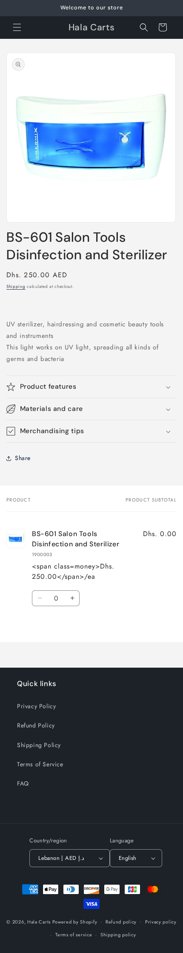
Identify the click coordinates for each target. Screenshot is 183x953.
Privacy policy (161, 921)
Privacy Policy (36, 706)
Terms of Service (40, 764)
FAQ (23, 783)
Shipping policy (118, 934)
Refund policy (121, 921)
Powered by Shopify (74, 921)
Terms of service (73, 934)
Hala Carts (39, 921)
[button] (17, 27)
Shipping (16, 286)
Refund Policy (36, 725)
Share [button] (23, 458)
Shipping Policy (39, 745)
